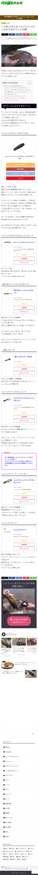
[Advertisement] (31, 7)
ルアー (3, 23)
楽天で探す (20, 169)
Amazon (24, 254)
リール (7, 785)
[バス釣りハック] (12, 4)
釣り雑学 (8, 827)
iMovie (7, 747)
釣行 (6, 832)
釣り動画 (8, 822)
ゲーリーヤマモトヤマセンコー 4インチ (18, 90)
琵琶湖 (7, 813)
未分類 (7, 808)
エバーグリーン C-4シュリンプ (16, 96)
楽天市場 (24, 258)
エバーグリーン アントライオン (16, 98)
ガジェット (9, 761)
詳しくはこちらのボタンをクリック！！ (19, 620)
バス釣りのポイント (12, 770)
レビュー (8, 794)
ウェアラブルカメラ (12, 756)
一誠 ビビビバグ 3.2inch (23, 356)
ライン (7, 780)
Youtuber (8, 752)
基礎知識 (8, 803)
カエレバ (20, 297)
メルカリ (20, 178)
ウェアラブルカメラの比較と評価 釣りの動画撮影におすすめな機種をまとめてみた (19, 463)
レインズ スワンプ (12, 100)
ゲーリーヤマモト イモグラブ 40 (16, 88)
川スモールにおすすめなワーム (13, 86)
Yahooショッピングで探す (20, 173)
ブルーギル (9, 775)
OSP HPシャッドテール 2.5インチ (17, 92)
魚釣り (7, 836)
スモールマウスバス (12, 766)
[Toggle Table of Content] (28, 83)
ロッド (7, 799)
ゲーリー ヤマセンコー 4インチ (24, 242)
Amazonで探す (21, 164)
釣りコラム (9, 817)
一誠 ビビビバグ (12, 94)
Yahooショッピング (24, 262)
